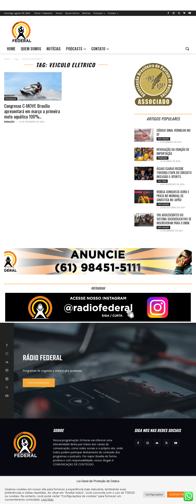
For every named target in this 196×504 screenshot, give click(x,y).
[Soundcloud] (7, 362)
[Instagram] (174, 13)
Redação (9, 121)
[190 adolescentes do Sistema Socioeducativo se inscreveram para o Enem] (144, 219)
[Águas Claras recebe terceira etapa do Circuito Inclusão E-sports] (144, 173)
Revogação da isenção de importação (173, 151)
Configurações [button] (154, 494)
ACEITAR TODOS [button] (179, 494)
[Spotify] (7, 371)
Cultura (162, 181)
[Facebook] (168, 13)
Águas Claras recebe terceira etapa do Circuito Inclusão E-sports (174, 172)
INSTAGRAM (98, 288)
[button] (187, 48)
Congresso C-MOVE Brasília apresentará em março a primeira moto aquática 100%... (32, 111)
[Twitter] (179, 13)
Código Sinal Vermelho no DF (173, 132)
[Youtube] (189, 13)
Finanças (162, 158)
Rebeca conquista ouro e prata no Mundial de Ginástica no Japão (173, 196)
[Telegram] (7, 379)
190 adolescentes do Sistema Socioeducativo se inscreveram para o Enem (174, 219)
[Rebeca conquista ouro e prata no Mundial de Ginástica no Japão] (144, 196)
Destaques (10, 98)
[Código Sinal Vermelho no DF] (144, 135)
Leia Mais (47, 499)
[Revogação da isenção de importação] (144, 154)
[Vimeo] (184, 13)
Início (7, 59)
